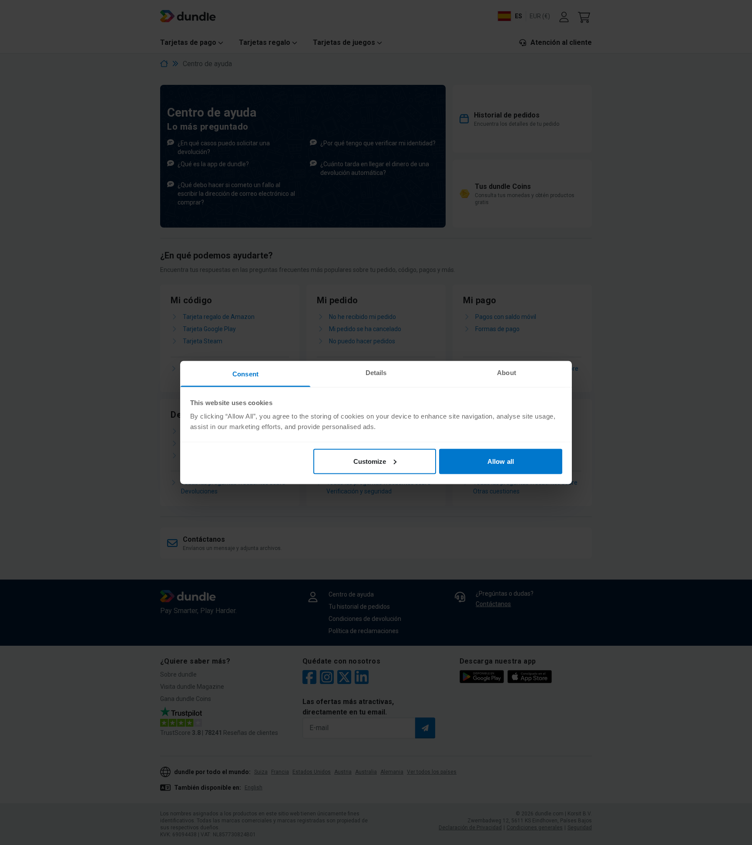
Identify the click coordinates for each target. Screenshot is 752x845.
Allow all (500, 461)
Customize (369, 461)
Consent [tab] (245, 374)
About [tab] (506, 372)
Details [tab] (376, 372)
